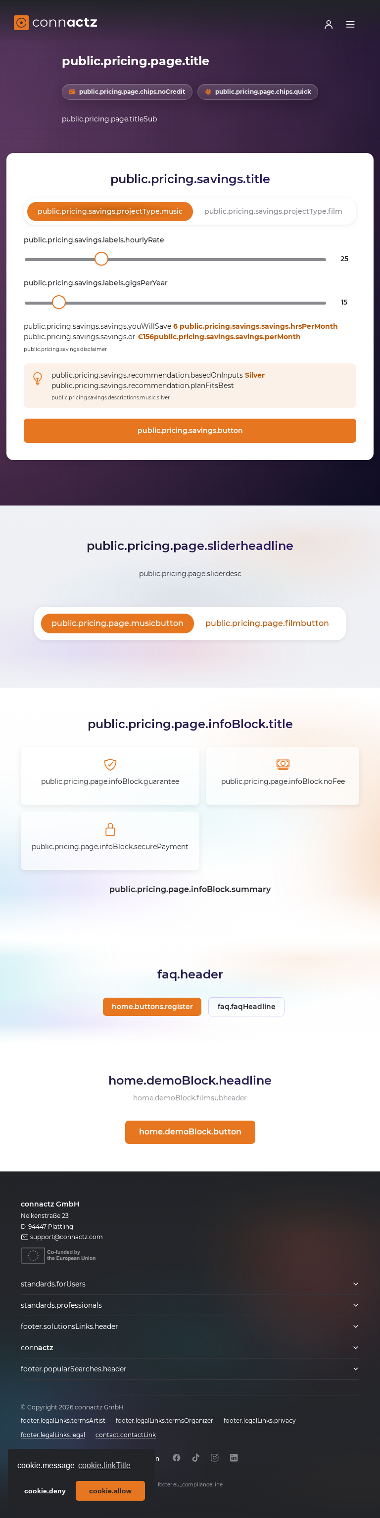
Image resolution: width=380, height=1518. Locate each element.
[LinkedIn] (233, 1457)
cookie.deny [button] (45, 1491)
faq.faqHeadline (247, 1006)
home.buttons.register (152, 1006)
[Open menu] (350, 24)
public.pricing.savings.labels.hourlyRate (94, 239)
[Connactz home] (55, 24)
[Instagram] (215, 1457)
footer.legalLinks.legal (53, 1435)
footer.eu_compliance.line (190, 1484)
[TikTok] (195, 1457)
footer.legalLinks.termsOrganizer (164, 1420)
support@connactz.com (66, 1237)
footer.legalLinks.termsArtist (63, 1420)
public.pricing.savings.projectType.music (110, 211)
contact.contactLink (125, 1435)
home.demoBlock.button (190, 1131)
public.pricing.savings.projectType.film (273, 211)
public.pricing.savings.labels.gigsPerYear (96, 282)
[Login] (328, 24)
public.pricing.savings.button (190, 430)
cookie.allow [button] (110, 1491)
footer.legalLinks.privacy (260, 1420)
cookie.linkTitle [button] (104, 1465)
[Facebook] (177, 1457)
